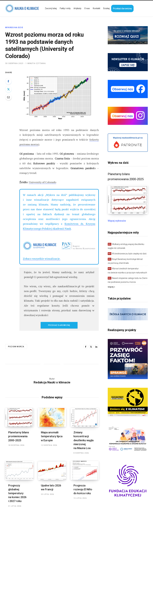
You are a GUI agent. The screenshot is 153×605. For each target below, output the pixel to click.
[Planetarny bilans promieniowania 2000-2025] (19, 417)
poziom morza (16, 347)
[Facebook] (8, 81)
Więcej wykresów (117, 220)
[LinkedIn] (96, 346)
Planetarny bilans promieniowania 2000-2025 (18, 436)
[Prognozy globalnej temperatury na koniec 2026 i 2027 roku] (19, 470)
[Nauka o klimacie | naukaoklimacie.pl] (22, 8)
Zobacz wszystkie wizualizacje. (41, 258)
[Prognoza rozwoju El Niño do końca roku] (85, 470)
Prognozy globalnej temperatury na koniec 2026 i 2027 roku (17, 493)
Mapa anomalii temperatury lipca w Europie (51, 436)
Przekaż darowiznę (59, 325)
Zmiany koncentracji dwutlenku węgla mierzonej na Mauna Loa (84, 440)
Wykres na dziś (14, 27)
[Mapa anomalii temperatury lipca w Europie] (52, 417)
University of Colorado (42, 182)
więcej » (111, 287)
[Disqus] (52, 551)
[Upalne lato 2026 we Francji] (52, 470)
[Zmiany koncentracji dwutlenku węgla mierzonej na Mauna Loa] (85, 417)
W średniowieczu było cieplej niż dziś (127, 253)
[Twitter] (8, 89)
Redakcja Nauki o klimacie (52, 382)
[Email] (8, 97)
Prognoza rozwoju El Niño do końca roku (83, 489)
